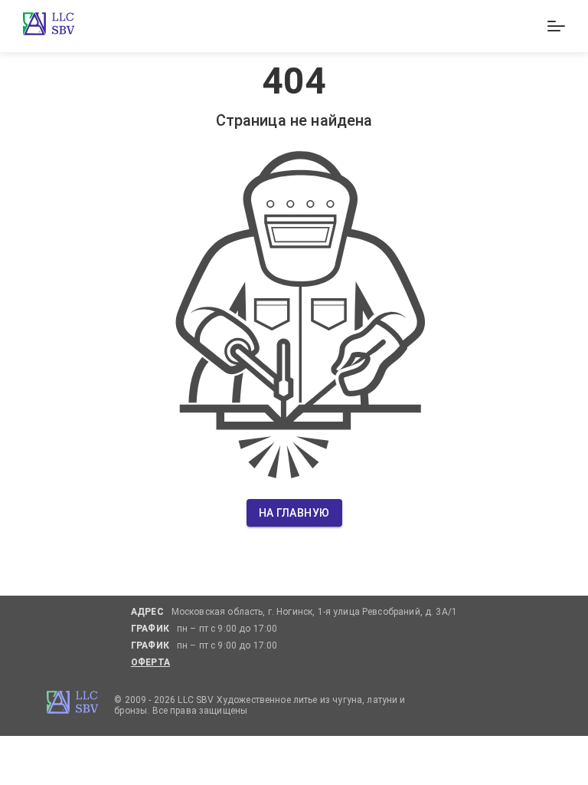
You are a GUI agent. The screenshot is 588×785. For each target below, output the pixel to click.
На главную (294, 513)
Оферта (150, 662)
